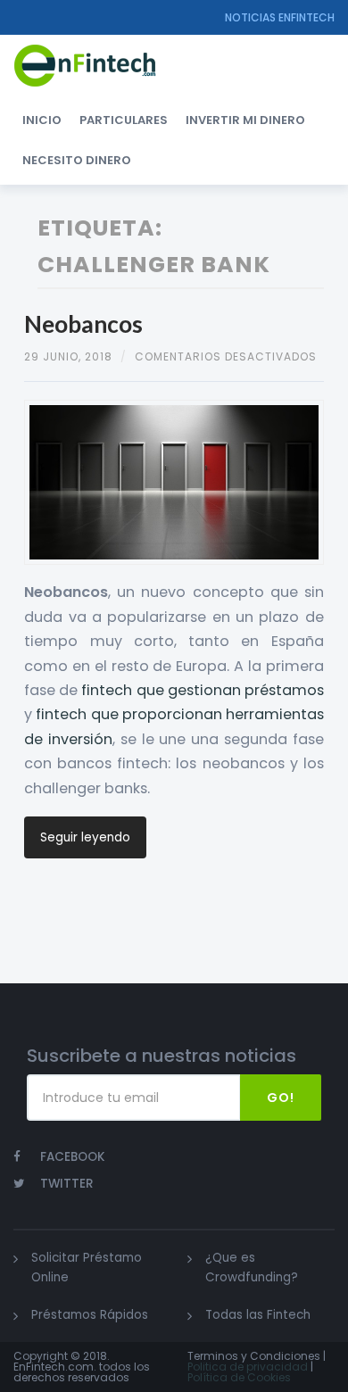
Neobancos (83, 324)
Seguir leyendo (85, 837)
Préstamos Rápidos (89, 1314)
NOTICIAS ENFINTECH (280, 17)
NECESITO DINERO (76, 160)
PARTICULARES (123, 120)
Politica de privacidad (247, 1366)
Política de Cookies (239, 1377)
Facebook (72, 1156)
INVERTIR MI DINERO (245, 120)
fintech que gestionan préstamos (202, 690)
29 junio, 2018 (68, 356)
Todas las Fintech (258, 1314)
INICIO (42, 120)
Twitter (67, 1183)
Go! (280, 1097)
